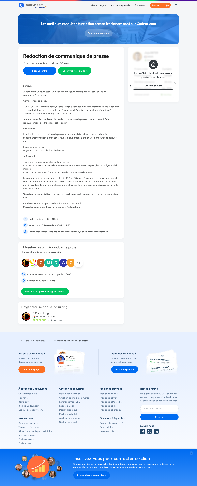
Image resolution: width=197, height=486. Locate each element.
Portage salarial (26, 439)
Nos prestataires (26, 435)
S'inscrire (159, 417)
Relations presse (43, 340)
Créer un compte (153, 85)
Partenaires (24, 443)
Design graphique (68, 409)
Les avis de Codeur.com (30, 409)
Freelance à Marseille (111, 401)
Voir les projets (98, 5)
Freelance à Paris (109, 393)
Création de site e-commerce (74, 397)
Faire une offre (39, 70)
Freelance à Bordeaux (111, 409)
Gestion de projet (68, 421)
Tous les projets (25, 340)
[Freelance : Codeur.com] (33, 5)
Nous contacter (107, 431)
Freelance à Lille (108, 405)
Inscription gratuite (120, 5)
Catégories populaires (71, 388)
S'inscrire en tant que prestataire (35, 431)
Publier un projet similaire (75, 70)
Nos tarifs (23, 397)
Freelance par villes (111, 388)
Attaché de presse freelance (64, 231)
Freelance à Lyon (108, 397)
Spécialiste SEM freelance (94, 231)
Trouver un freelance (98, 33)
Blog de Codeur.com (28, 405)
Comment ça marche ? (111, 423)
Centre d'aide (106, 427)
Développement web (70, 393)
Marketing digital (68, 413)
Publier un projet (160, 5)
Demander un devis (28, 423)
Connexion (140, 5)
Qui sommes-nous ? (28, 393)
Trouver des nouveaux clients (91, 475)
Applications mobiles (69, 417)
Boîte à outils (25, 401)
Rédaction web (66, 405)
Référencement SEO (69, 401)
